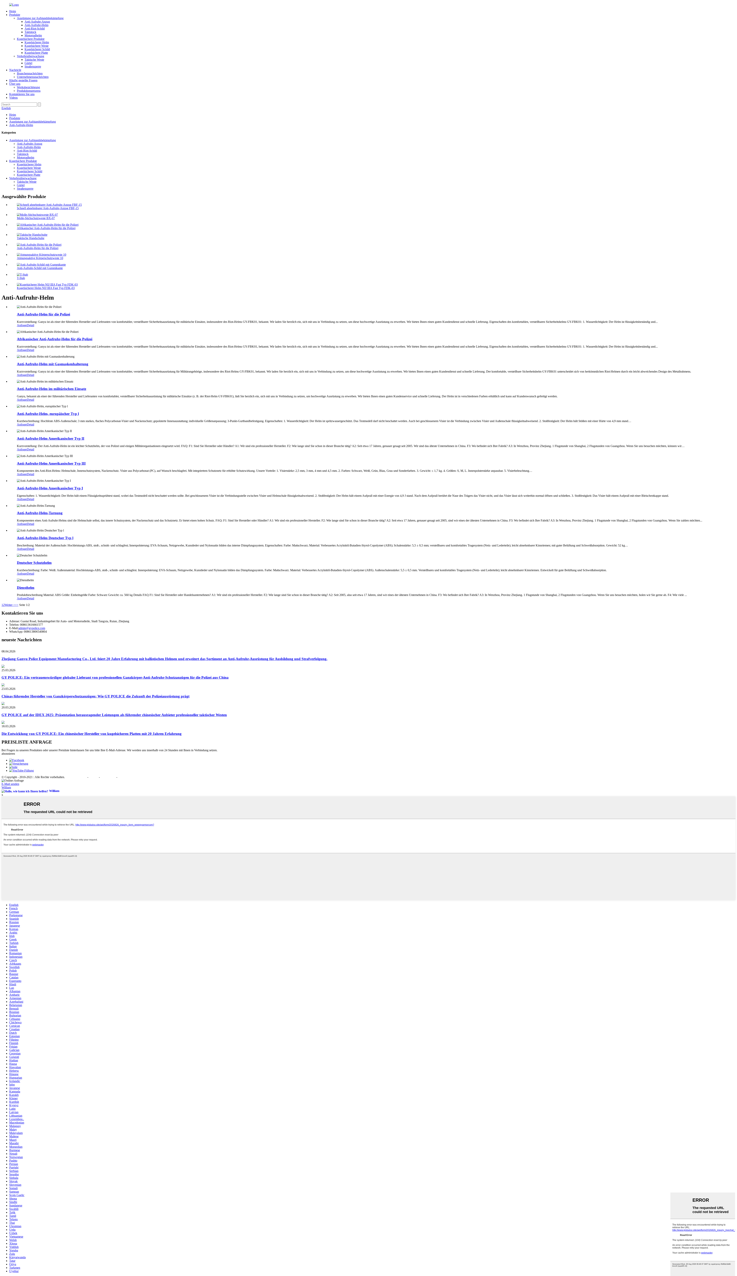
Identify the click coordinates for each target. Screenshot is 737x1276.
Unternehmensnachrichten (33, 77)
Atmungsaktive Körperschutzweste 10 (40, 258)
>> (16, 605)
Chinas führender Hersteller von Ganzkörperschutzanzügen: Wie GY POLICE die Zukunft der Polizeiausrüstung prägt (95, 696)
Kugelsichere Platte (36, 52)
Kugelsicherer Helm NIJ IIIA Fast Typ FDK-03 (46, 288)
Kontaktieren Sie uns (22, 94)
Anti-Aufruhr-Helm (36, 25)
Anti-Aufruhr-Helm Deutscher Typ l (45, 538)
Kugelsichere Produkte (31, 38)
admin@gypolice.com (31, 628)
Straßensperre (33, 66)
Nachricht (15, 70)
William (6, 787)
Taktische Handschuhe (30, 238)
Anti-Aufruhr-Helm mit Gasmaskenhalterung (52, 364)
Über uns (14, 83)
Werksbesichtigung (28, 87)
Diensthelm (25, 588)
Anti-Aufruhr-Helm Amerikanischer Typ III (51, 463)
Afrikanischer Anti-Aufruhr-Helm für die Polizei (46, 228)
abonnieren (8, 753)
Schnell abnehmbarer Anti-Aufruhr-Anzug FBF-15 (48, 208)
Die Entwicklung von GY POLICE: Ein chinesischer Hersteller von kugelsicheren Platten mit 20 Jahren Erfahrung (92, 734)
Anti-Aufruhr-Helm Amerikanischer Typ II (50, 438)
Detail (30, 325)
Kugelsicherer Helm (37, 42)
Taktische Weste (34, 59)
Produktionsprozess (28, 90)
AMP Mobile (108, 777)
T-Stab (21, 278)
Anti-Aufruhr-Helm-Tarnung (40, 513)
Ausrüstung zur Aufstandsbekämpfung (40, 18)
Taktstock (30, 32)
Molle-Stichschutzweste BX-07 (36, 218)
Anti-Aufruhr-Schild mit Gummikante (40, 268)
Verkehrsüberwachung (30, 56)
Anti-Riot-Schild (35, 28)
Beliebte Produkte (76, 777)
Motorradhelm (33, 35)
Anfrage (22, 325)
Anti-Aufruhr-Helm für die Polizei (37, 248)
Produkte (14, 14)
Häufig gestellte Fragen (23, 80)
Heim (12, 11)
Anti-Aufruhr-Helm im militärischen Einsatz (51, 389)
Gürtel (28, 63)
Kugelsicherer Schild (37, 49)
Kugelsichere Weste (37, 45)
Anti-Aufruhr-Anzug (37, 21)
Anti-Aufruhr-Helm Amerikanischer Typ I (50, 488)
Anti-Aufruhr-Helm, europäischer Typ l (48, 414)
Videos (13, 97)
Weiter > (10, 605)
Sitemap (94, 777)
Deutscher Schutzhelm (34, 563)
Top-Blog (123, 777)
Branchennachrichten (30, 73)
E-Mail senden (10, 784)
